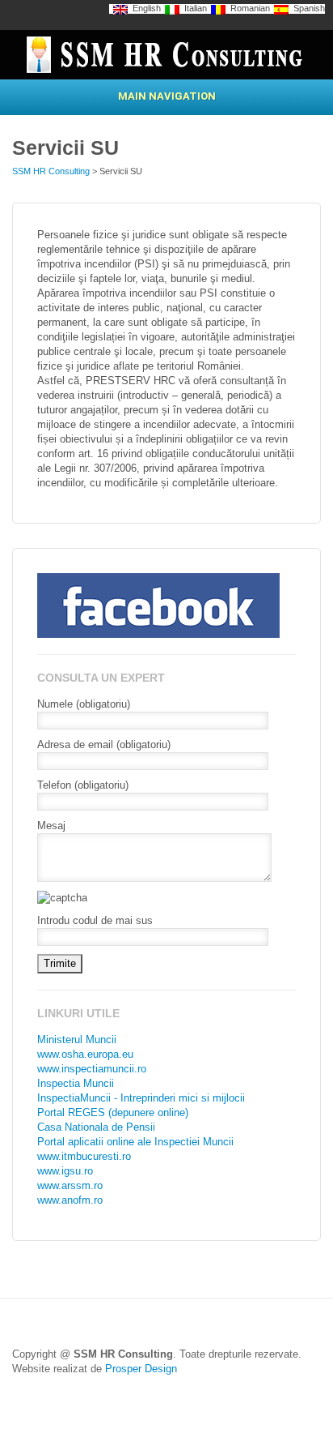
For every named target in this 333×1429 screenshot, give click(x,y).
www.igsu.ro (65, 1171)
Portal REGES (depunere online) (112, 1112)
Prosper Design (141, 1369)
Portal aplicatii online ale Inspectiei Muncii (135, 1142)
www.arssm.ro (70, 1185)
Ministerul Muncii (76, 1039)
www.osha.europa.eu (85, 1054)
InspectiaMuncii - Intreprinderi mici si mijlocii (141, 1098)
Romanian (248, 8)
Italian (193, 8)
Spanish (307, 8)
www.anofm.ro (70, 1200)
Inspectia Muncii (75, 1083)
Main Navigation (167, 96)
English (144, 8)
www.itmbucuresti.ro (84, 1156)
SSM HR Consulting (51, 171)
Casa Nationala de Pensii (96, 1127)
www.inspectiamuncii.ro (91, 1069)
